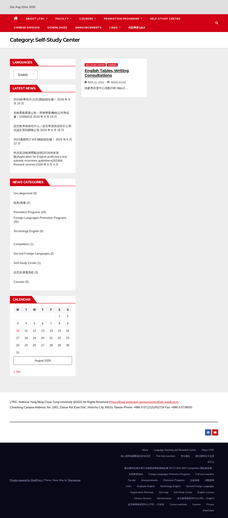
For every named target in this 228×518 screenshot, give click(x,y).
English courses (206, 492)
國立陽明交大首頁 (205, 456)
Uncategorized (23, 193)
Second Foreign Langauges (32, 253)
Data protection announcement (138, 402)
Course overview (178, 504)
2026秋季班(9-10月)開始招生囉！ (35, 99)
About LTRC (36, 18)
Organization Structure (141, 492)
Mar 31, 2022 (96, 82)
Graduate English (146, 486)
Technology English (26, 231)
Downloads (57, 27)
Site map (164, 402)
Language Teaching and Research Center (175, 450)
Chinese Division (27, 27)
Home (145, 450)
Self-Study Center (165, 18)
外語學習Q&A (136, 27)
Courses (86, 18)
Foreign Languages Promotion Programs (40, 217)
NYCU (211, 462)
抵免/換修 (20, 202)
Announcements (88, 27)
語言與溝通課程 (24, 272)
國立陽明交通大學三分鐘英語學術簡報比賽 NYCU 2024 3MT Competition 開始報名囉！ (169, 468)
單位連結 (185, 456)
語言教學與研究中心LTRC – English (195, 498)
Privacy (113, 402)
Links (113, 27)
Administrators (164, 498)
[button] (216, 23)
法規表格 (194, 480)
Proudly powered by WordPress (26, 480)
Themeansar (74, 480)
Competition (21, 244)
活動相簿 (209, 480)
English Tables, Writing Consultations (107, 73)
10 (17, 330)
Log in (174, 402)
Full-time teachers (205, 474)
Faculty (62, 18)
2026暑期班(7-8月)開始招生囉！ (34, 139)
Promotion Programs (122, 18)
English (23, 74)
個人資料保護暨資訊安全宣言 (136, 456)
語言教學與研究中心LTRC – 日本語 (146, 504)
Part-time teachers (165, 456)
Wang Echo (118, 82)
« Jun (17, 371)
